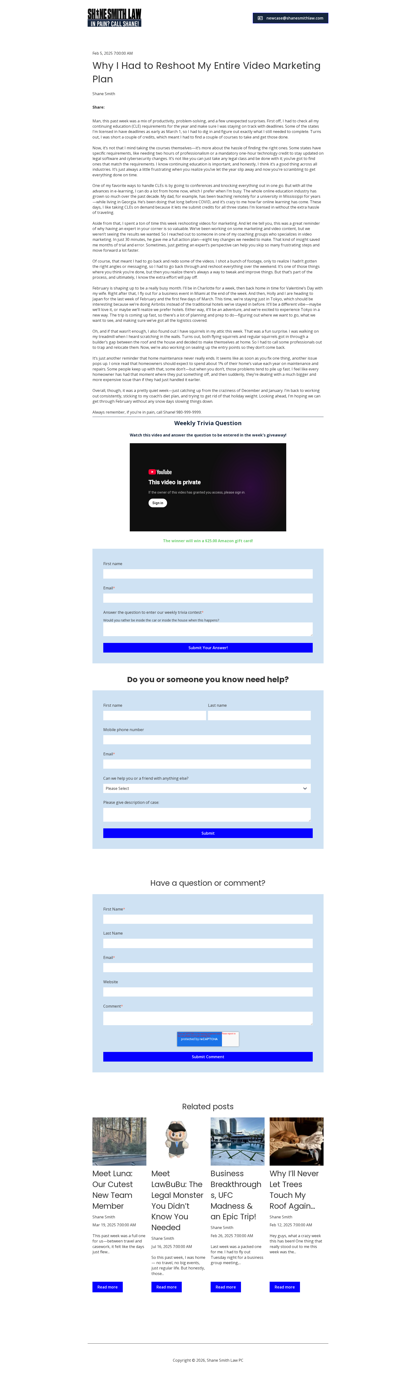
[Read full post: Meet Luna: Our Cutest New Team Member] (119, 1141)
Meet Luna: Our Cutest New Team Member (112, 1189)
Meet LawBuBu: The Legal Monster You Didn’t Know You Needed (177, 1200)
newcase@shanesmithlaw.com (294, 18)
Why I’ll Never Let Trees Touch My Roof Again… (294, 1189)
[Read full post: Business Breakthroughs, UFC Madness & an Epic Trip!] (238, 1141)
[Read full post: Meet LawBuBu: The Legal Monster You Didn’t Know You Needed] (178, 1141)
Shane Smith (103, 93)
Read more (108, 1287)
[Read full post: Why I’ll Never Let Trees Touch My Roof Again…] (297, 1141)
